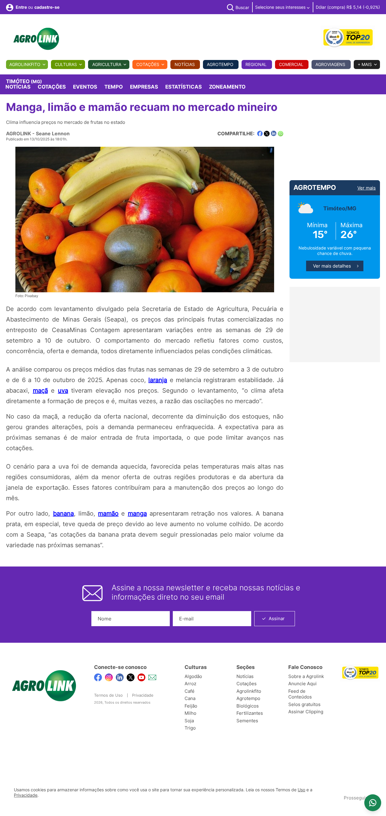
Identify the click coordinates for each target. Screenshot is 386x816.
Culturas (66, 64)
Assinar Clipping (305, 711)
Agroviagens (330, 64)
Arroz (190, 683)
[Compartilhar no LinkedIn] (274, 133)
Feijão (191, 706)
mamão (108, 513)
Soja (189, 720)
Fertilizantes (249, 713)
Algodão (193, 676)
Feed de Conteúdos (300, 694)
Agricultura (106, 64)
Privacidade (142, 695)
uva (63, 390)
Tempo (113, 87)
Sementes (247, 720)
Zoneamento (227, 87)
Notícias (185, 64)
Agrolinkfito (24, 64)
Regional (256, 64)
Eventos (85, 87)
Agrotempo (220, 64)
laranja (157, 380)
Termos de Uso (108, 695)
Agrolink (18, 133)
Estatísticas (183, 87)
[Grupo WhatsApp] (372, 802)
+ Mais (365, 64)
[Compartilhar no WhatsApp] (280, 134)
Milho (190, 713)
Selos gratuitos (304, 704)
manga (137, 513)
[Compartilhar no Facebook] (260, 134)
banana (63, 513)
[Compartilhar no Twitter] (267, 134)
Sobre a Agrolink (306, 676)
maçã (40, 390)
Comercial (291, 64)
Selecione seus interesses (281, 7)
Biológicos (247, 706)
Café (190, 691)
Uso (301, 789)
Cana (190, 698)
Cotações (147, 64)
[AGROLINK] (36, 38)
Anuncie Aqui (302, 683)
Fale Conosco (305, 667)
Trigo (190, 728)
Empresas (144, 87)
